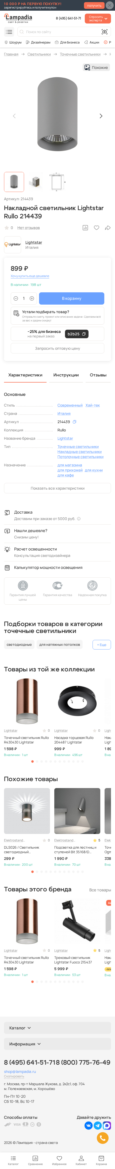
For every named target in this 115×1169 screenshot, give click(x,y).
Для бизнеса (70, 42)
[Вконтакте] (89, 1128)
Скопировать (14, 1076)
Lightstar (33, 242)
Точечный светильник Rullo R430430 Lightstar (26, 740)
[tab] (32, 761)
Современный (70, 405)
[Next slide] (100, 116)
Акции (94, 42)
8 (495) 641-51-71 (68, 18)
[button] (14, 182)
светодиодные (19, 644)
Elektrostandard (14, 840)
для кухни (94, 470)
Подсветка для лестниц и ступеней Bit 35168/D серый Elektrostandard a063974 (75, 849)
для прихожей (70, 470)
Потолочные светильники (80, 456)
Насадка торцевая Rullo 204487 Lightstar (74, 740)
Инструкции (66, 375)
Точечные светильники (78, 446)
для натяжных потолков (59, 644)
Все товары (100, 890)
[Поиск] (21, 31)
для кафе (65, 475)
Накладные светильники (79, 451)
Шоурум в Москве (12, 42)
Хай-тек (93, 405)
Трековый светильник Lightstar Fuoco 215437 (73, 960)
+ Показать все (102, 645)
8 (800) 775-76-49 (83, 1063)
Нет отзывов (28, 227)
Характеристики (25, 375)
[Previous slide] (14, 116)
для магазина (69, 464)
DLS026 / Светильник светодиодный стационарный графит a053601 (22, 849)
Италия (64, 413)
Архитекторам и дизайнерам (38, 42)
